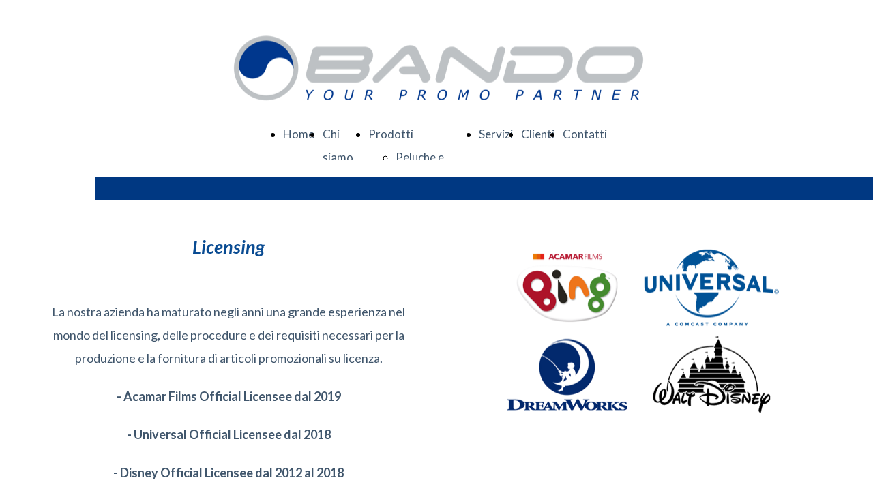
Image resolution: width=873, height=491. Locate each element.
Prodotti (390, 134)
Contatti (585, 134)
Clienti (537, 134)
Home (298, 134)
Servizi (496, 134)
